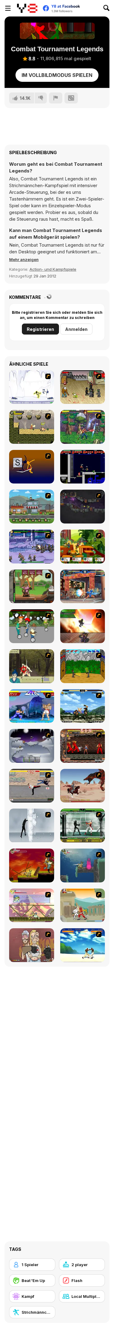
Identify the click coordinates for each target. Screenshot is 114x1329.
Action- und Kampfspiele (52, 269)
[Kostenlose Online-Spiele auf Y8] (27, 8)
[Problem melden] (55, 97)
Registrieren (40, 329)
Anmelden (76, 329)
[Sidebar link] (8, 8)
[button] (24, 259)
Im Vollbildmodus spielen (57, 75)
